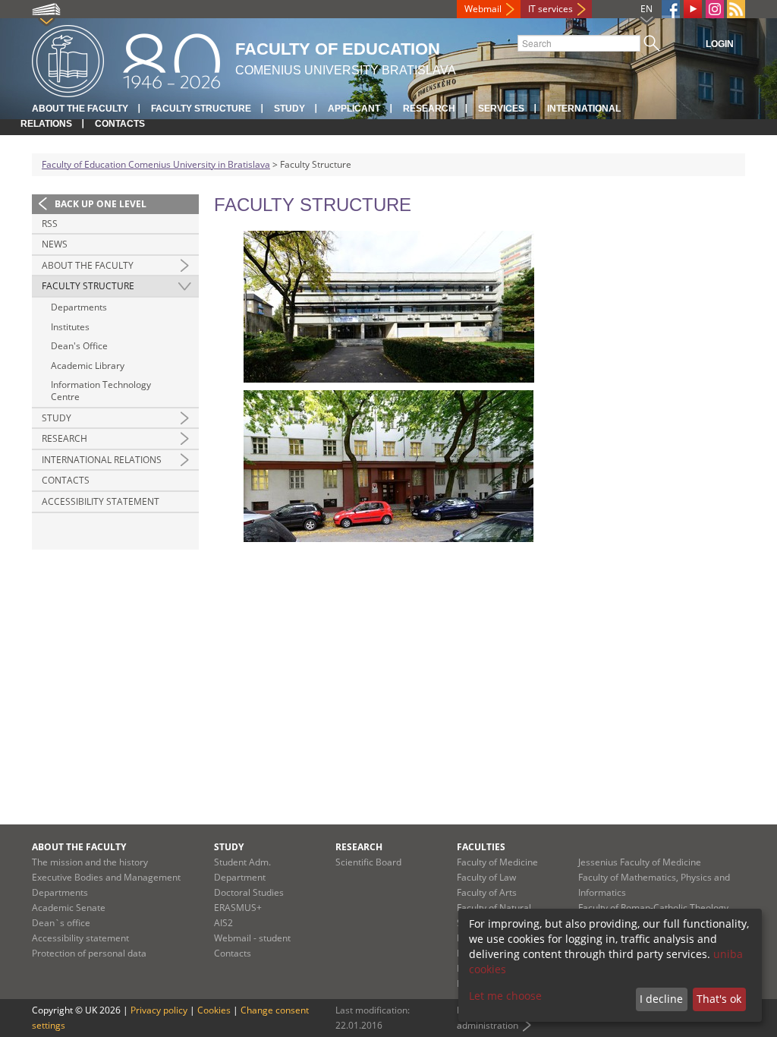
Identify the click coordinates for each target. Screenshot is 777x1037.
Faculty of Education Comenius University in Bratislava (156, 164)
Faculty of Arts (487, 892)
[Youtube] (693, 9)
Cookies (214, 1010)
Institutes (70, 326)
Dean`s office (61, 922)
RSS (50, 223)
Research (429, 108)
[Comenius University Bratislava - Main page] (126, 58)
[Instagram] (715, 9)
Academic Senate (68, 907)
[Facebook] (671, 9)
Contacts (120, 123)
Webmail (483, 8)
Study (289, 108)
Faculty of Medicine (497, 862)
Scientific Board (368, 862)
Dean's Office (79, 345)
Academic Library (87, 365)
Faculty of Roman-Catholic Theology (653, 907)
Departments (79, 307)
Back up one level (100, 203)
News (55, 244)
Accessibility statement (100, 501)
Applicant (354, 108)
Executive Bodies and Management (106, 877)
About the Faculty (80, 108)
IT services (550, 8)
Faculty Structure (201, 108)
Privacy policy (159, 1010)
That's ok (719, 998)
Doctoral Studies (249, 892)
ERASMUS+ (238, 907)
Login (720, 44)
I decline (661, 998)
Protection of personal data (89, 953)
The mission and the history (90, 862)
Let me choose (505, 995)
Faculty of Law (486, 877)
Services (501, 108)
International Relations (102, 459)
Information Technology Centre (101, 390)
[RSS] (736, 9)
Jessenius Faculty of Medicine (639, 862)
